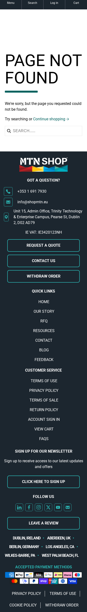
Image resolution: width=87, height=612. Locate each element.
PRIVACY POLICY (43, 390)
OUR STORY (44, 311)
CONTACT (43, 340)
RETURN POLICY (44, 410)
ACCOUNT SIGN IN (44, 419)
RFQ (44, 321)
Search (32, 3)
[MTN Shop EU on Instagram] (39, 507)
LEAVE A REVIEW (43, 523)
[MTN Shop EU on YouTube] (58, 507)
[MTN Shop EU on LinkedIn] (19, 507)
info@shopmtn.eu (32, 202)
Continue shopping (49, 119)
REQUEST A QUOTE (43, 245)
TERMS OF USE (44, 381)
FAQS (44, 438)
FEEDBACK (44, 359)
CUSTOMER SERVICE (43, 370)
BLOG (44, 350)
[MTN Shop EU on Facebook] (29, 507)
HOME (43, 301)
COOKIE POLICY (23, 605)
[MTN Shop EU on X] (48, 507)
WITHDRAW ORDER (43, 276)
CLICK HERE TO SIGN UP (43, 481)
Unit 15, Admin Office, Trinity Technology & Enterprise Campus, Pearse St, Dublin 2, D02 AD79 (48, 217)
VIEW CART (44, 429)
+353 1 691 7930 (31, 191)
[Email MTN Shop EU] (68, 507)
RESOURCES (44, 330)
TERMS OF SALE (43, 400)
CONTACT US (43, 260)
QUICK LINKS (43, 291)
